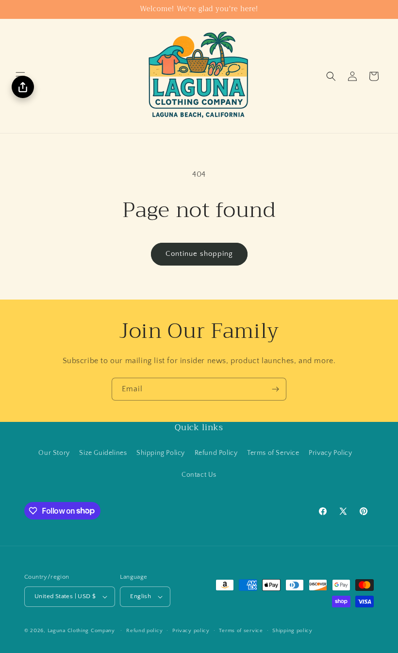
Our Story (53, 453)
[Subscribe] (275, 389)
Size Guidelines (103, 453)
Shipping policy (292, 631)
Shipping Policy (160, 453)
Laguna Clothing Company (81, 631)
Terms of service (241, 631)
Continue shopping (199, 254)
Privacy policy (191, 631)
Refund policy (144, 631)
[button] (331, 76)
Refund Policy (216, 453)
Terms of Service (273, 453)
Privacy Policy (330, 453)
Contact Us (199, 475)
